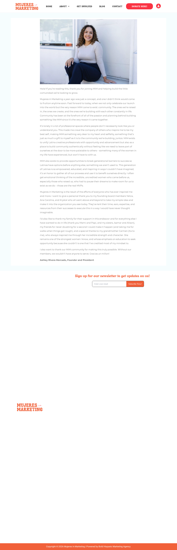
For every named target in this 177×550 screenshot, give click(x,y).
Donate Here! (139, 6)
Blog (102, 6)
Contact (117, 6)
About (63, 6)
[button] (64, 6)
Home (49, 6)
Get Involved (84, 6)
